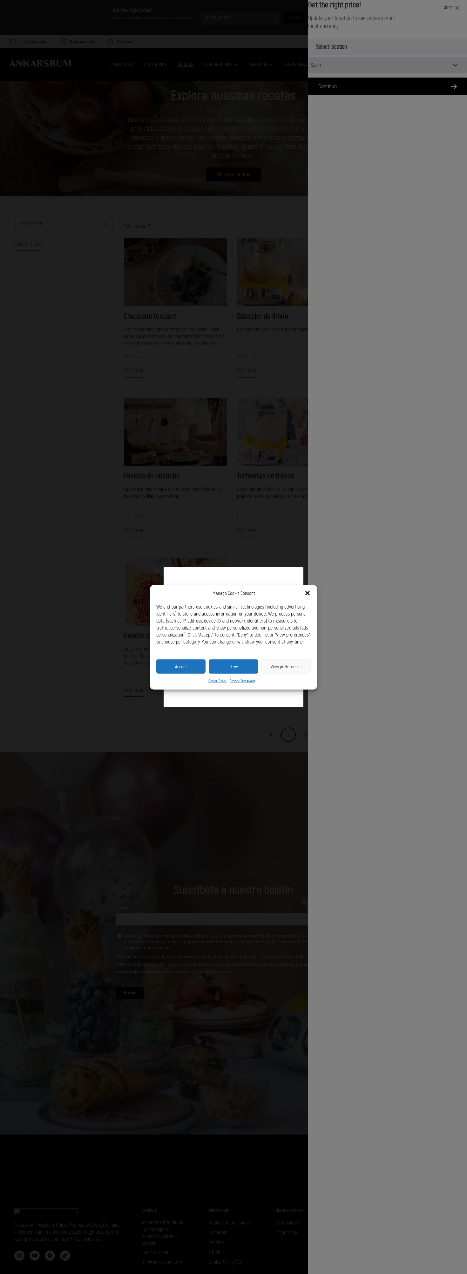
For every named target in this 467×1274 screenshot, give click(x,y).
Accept (181, 666)
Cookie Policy (217, 680)
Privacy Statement (242, 680)
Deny (233, 666)
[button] (307, 593)
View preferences (286, 666)
